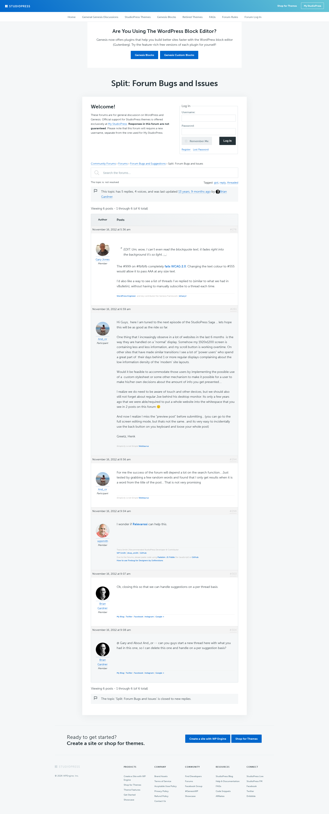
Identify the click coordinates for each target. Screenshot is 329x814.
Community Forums (103, 163)
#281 (233, 309)
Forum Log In (253, 17)
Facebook (138, 616)
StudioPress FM (254, 781)
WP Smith (121, 553)
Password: (188, 125)
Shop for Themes (246, 738)
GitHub (143, 553)
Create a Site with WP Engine (135, 778)
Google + (159, 616)
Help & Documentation (228, 781)
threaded (232, 182)
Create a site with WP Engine (207, 738)
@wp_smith (132, 553)
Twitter (129, 616)
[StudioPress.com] (18, 6)
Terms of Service (162, 781)
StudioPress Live (255, 776)
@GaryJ (182, 296)
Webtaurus (144, 446)
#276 (233, 229)
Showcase (129, 799)
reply (223, 182)
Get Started (130, 794)
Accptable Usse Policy (165, 786)
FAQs (218, 786)
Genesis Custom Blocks (179, 55)
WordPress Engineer (126, 296)
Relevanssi (140, 524)
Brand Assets (161, 776)
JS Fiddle (170, 557)
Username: (189, 112)
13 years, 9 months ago (194, 191)
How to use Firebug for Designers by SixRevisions (140, 560)
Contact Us (160, 801)
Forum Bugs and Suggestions (148, 163)
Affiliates (220, 796)
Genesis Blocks (144, 55)
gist (216, 182)
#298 (233, 511)
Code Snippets (223, 791)
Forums (123, 163)
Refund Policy (161, 796)
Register (186, 149)
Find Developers (193, 776)
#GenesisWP (191, 791)
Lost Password (201, 149)
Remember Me (199, 141)
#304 (233, 630)
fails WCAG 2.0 (175, 266)
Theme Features (132, 789)
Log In (227, 140)
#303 (233, 573)
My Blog (120, 616)
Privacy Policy (161, 791)
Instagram (149, 616)
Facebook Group (193, 786)
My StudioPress (312, 5)
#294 (233, 459)
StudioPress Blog (224, 776)
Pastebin (161, 557)
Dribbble (251, 796)
